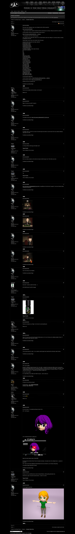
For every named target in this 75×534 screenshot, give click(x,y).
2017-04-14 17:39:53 (26, 143)
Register (22, 11)
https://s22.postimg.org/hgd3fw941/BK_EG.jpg (30, 186)
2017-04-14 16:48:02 (26, 115)
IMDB (30, 385)
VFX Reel (24, 385)
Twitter (27, 385)
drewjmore (13, 282)
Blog (32, 385)
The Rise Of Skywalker (34, 384)
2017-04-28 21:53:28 (26, 282)
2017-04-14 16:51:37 (26, 129)
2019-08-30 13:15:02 (26, 407)
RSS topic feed (62, 23)
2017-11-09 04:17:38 (26, 363)
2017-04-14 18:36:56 (26, 184)
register (58, 21)
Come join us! (56, 17)
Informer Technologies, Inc (61, 531)
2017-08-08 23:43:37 (26, 349)
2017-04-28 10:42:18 (26, 198)
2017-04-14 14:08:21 (26, 25)
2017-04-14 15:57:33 (26, 101)
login (55, 21)
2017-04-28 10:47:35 (26, 268)
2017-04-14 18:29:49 (26, 171)
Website (12, 392)
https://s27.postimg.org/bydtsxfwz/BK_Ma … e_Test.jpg (32, 34)
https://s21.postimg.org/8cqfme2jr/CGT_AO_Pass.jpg (40, 117)
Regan (12, 25)
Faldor (12, 380)
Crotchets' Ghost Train (30, 19)
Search (18, 11)
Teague (12, 143)
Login (25, 11)
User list (15, 11)
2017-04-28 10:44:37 (26, 233)
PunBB (51, 531)
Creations (23, 19)
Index (12, 11)
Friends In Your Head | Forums (16, 19)
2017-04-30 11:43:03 (26, 335)
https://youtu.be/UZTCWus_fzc (37, 79)
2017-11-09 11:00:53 (26, 380)
